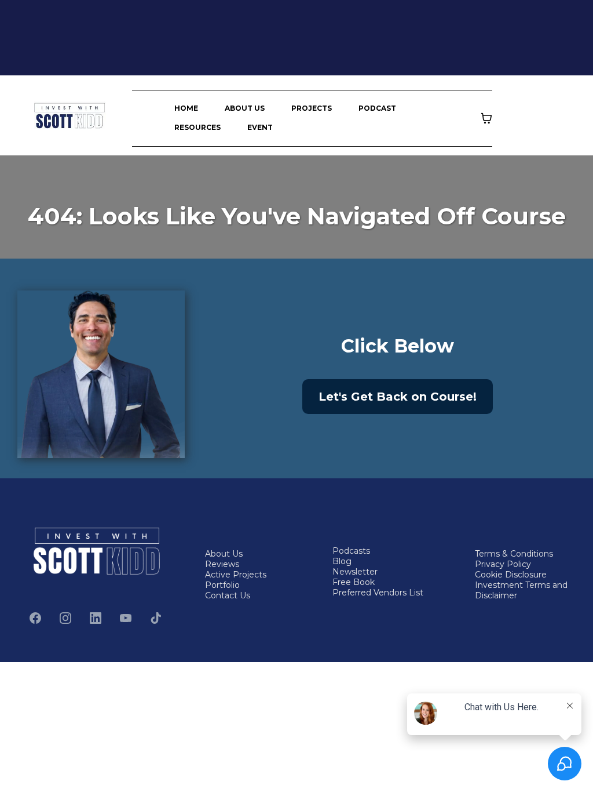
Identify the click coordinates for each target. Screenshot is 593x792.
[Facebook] (35, 618)
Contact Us (227, 595)
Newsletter (355, 571)
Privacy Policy (503, 564)
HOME (186, 108)
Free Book (353, 582)
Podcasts (351, 551)
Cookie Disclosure (511, 574)
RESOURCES (197, 127)
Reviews (222, 564)
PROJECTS (311, 108)
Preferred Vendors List (377, 592)
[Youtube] (126, 618)
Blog (342, 561)
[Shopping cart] (486, 118)
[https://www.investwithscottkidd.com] (70, 115)
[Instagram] (65, 618)
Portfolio (222, 585)
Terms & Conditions (514, 553)
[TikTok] (156, 618)
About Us (224, 553)
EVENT (260, 127)
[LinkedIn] (95, 618)
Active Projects (235, 574)
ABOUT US (245, 108)
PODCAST (377, 108)
